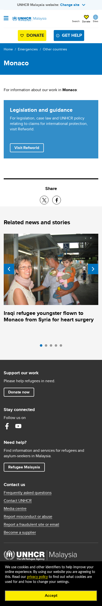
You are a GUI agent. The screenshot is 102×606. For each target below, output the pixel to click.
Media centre (15, 508)
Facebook (7, 426)
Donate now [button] (18, 392)
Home (8, 49)
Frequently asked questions (27, 492)
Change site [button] (69, 4)
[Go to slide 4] (57, 346)
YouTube (18, 426)
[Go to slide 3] (52, 346)
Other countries (55, 49)
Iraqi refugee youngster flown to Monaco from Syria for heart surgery (49, 316)
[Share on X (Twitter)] (44, 200)
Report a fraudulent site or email (31, 524)
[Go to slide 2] (47, 346)
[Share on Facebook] (56, 200)
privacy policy (37, 577)
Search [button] (76, 21)
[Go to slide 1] (42, 346)
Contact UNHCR (18, 500)
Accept (51, 596)
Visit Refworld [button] (29, 148)
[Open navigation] (6, 18)
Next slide (93, 269)
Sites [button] (95, 21)
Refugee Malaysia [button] (26, 467)
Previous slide (9, 269)
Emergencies (28, 49)
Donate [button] (86, 21)
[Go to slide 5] (62, 346)
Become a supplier (20, 532)
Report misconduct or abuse (28, 516)
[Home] (29, 19)
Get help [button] (70, 36)
